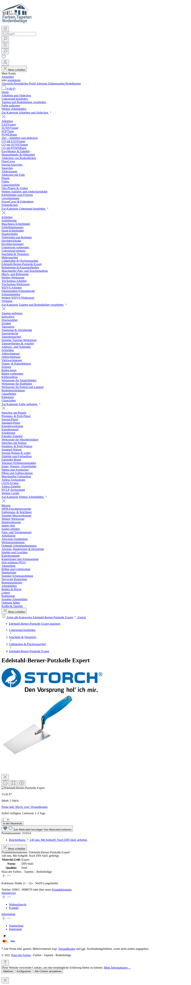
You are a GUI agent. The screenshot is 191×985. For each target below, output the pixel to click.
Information (8, 914)
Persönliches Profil (25, 83)
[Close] (5, 777)
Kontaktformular (61, 889)
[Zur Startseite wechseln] (16, 24)
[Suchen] (5, 39)
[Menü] (5, 29)
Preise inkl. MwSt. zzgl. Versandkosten (24, 806)
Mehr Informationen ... (117, 967)
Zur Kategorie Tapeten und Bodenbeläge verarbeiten (32, 304)
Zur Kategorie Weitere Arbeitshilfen (22, 496)
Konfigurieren (24, 971)
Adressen (42, 83)
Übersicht (7, 83)
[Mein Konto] (5, 63)
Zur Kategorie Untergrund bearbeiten (23, 208)
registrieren (14, 80)
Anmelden (7, 76)
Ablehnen (8, 971)
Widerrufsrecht (17, 904)
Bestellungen (73, 83)
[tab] (48, 839)
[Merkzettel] (3, 57)
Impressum (15, 929)
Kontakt (13, 907)
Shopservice (8, 893)
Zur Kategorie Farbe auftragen (19, 404)
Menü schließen (16, 70)
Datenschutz (16, 925)
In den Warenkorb (12, 823)
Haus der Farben (21, 955)
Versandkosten (66, 948)
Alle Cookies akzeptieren (48, 971)
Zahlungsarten (56, 83)
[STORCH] (51, 692)
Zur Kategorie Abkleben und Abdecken (25, 112)
